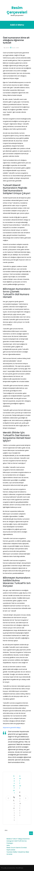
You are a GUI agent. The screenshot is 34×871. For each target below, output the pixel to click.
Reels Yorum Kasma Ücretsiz (17, 848)
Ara (6, 830)
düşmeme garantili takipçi (11, 727)
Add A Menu (17, 24)
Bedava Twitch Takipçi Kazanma (18, 839)
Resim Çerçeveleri (17, 10)
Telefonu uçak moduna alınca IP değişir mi (20, 794)
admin (7, 48)
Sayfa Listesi (11, 850)
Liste (8, 845)
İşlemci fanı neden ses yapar (14, 799)
